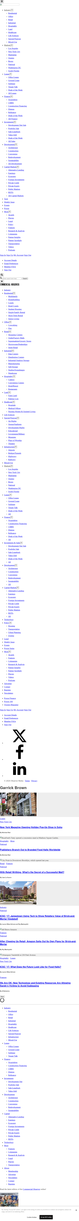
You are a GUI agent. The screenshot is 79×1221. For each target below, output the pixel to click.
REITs (10, 192)
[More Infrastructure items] (16, 447)
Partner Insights (14, 237)
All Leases (12, 93)
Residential (12, 13)
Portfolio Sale (13, 128)
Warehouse (12, 373)
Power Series (9, 648)
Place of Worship (15, 440)
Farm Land (12, 395)
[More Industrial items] (13, 351)
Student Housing (15, 309)
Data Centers (13, 354)
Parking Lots (13, 399)
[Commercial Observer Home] (9, 5)
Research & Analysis (16, 231)
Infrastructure (9, 447)
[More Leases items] (10, 74)
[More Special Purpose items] (18, 418)
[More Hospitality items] (14, 376)
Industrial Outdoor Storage (18, 360)
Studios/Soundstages (16, 370)
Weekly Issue (9, 202)
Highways (12, 456)
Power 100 (8, 701)
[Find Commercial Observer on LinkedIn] (19, 776)
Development (9, 144)
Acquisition (12, 100)
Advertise (8, 684)
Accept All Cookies (46, 1217)
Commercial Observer (31, 1189)
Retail (10, 20)
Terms (27, 781)
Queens (11, 58)
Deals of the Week (15, 90)
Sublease (11, 84)
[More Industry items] (12, 10)
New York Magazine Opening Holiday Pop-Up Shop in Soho (31, 827)
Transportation (14, 244)
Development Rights (16, 428)
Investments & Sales (12, 543)
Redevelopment (14, 157)
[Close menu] (2, 281)
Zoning (11, 636)
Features (11, 228)
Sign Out (27, 255)
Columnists (12, 234)
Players (11, 218)
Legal (10, 221)
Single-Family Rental (16, 312)
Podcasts (11, 250)
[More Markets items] (11, 45)
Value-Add (12, 135)
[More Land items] (9, 392)
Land (10, 29)
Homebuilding (14, 300)
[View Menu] (2, 1)
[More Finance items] (11, 96)
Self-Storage (13, 367)
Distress (11, 109)
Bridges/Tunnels (14, 453)
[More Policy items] (10, 623)
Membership (13, 1171)
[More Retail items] (10, 331)
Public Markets (14, 189)
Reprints (7, 690)
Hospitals (12, 405)
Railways (11, 460)
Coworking (12, 325)
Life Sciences (13, 36)
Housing (11, 626)
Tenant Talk (13, 87)
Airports (11, 450)
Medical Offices (14, 408)
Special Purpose (14, 39)
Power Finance (10, 698)
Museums (12, 437)
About (6, 1168)
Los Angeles (13, 48)
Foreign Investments (16, 180)
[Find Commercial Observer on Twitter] (19, 743)
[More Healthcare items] (13, 402)
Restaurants (12, 389)
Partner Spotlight (15, 240)
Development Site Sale (17, 125)
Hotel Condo (13, 306)
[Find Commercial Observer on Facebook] (19, 759)
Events (6, 205)
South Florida (13, 71)
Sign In (3, 255)
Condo (11, 303)
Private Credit (13, 183)
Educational (13, 431)
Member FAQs (10, 267)
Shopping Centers (15, 335)
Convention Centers (16, 383)
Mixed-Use (12, 42)
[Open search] (2, 274)
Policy (10, 224)
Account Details (10, 260)
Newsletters (8, 693)
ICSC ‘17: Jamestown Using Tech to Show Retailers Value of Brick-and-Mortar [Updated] (37, 917)
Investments (8, 122)
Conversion (12, 154)
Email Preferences (11, 263)
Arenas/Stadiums (14, 424)
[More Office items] (10, 322)
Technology (9, 619)
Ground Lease (13, 80)
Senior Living (13, 319)
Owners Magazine (11, 705)
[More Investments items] (14, 122)
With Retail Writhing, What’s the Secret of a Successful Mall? (32, 872)
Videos (11, 247)
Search (25, 278)
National (11, 64)
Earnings (11, 173)
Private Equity (14, 186)
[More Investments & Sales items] (21, 543)
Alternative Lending (16, 170)
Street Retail (13, 347)
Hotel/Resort (13, 386)
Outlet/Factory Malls (16, 338)
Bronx (10, 61)
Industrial (12, 23)
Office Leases (13, 77)
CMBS (11, 103)
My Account (18, 255)
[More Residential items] (14, 293)
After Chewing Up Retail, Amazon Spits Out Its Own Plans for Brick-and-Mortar (38, 943)
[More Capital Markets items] (17, 167)
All (9, 514)
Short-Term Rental (15, 316)
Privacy (34, 781)
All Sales (11, 141)
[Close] (76, 1210)
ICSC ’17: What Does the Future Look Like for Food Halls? (30, 966)
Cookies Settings (32, 1217)
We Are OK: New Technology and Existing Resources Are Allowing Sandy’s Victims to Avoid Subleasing (35, 984)
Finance (7, 96)
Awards (11, 215)
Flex (10, 328)
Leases (6, 74)
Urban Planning (14, 632)
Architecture (13, 148)
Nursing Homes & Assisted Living (21, 411)
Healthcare (12, 32)
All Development (15, 164)
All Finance (12, 119)
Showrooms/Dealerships (17, 344)
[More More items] (9, 211)
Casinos (11, 380)
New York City (14, 52)
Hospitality (12, 26)
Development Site (15, 1081)
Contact (7, 687)
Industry (7, 290)
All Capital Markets (16, 196)
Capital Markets (10, 167)
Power (6, 208)
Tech (6, 199)
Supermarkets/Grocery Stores (19, 341)
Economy (12, 176)
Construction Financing (17, 106)
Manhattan (12, 55)
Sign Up (9, 255)
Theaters (11, 444)
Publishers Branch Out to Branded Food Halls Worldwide (30, 849)
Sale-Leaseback (14, 132)
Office (10, 16)
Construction (13, 151)
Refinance (12, 112)
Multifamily (13, 296)
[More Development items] (16, 144)
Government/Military (16, 434)
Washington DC (14, 68)
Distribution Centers (16, 357)
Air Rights (12, 421)
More (6, 212)
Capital (7, 1114)
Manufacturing (14, 364)
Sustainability (13, 160)
